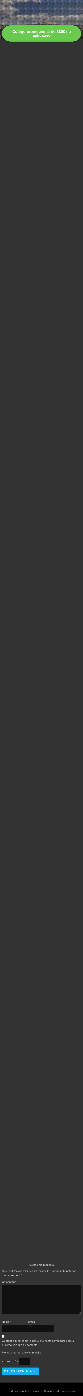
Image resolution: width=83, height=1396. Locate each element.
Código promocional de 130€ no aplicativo (41, 33)
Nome (6, 1321)
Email (32, 1321)
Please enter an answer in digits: (22, 1352)
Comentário (9, 1281)
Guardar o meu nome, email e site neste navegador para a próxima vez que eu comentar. (38, 1342)
